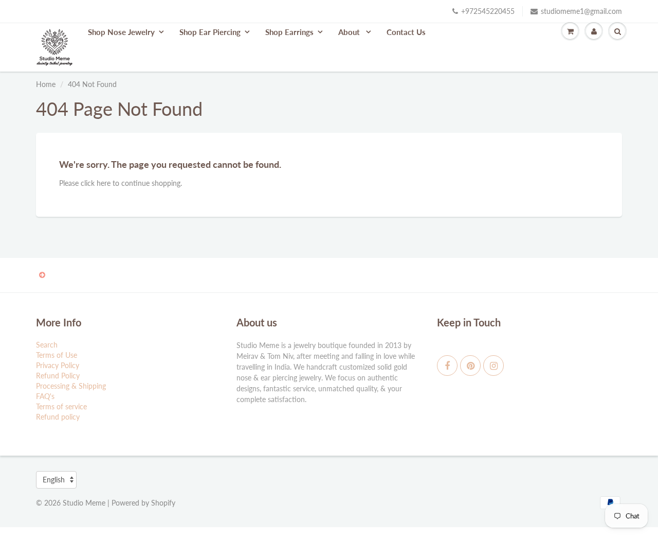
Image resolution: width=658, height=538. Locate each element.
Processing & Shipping (71, 385)
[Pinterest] (470, 365)
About (350, 32)
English (54, 479)
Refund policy (58, 416)
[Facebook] (447, 365)
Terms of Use (56, 355)
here (104, 183)
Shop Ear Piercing (210, 32)
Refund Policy (58, 375)
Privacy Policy (57, 365)
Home (46, 84)
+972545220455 (488, 11)
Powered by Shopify (143, 502)
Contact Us (406, 32)
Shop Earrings (289, 32)
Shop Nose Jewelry (121, 32)
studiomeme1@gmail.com (581, 11)
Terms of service (61, 406)
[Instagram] (493, 365)
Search (47, 344)
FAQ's (45, 396)
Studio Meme (84, 502)
